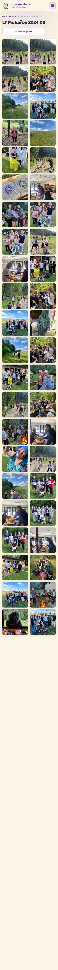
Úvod (4, 16)
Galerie (12, 16)
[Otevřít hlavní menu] (52, 5)
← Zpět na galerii (23, 31)
